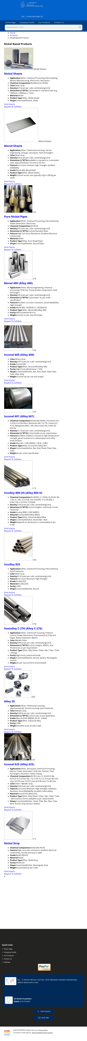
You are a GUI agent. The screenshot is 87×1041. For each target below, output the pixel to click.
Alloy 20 (9, 701)
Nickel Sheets (13, 73)
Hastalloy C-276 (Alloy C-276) (23, 628)
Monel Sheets (13, 146)
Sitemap (7, 962)
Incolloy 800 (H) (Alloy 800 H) (23, 493)
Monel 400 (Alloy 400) (18, 283)
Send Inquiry (9, 104)
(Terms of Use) (43, 1030)
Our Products (44, 22)
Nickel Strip (12, 843)
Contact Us (59, 22)
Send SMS (45, 1017)
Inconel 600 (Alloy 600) (19, 355)
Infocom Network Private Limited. (42, 1033)
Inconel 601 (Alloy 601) (19, 416)
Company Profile (27, 22)
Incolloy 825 (12, 564)
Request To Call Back (12, 106)
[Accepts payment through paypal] (44, 970)
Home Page (11, 22)
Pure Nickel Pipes (15, 216)
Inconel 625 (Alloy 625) (19, 764)
